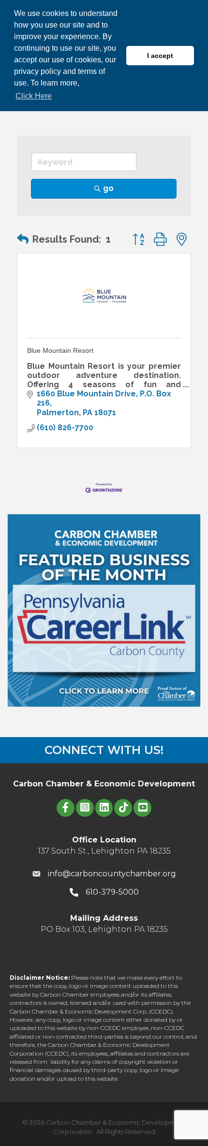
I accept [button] (160, 55)
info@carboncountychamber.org (112, 873)
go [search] (108, 188)
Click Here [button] (33, 96)
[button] (23, 239)
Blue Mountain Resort (60, 350)
